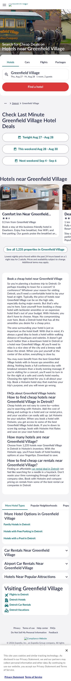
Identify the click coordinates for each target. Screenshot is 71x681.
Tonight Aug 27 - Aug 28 (38, 137)
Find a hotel (35, 86)
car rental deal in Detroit (45, 469)
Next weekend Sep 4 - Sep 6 (37, 160)
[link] (35, 595)
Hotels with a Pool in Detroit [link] (20, 538)
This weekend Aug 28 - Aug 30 (38, 149)
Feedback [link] (53, 632)
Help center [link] (42, 628)
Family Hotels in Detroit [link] (17, 524)
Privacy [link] (16, 628)
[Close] (67, 650)
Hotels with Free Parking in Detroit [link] (23, 531)
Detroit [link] (15, 103)
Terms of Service (33, 677)
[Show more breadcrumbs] (5, 103)
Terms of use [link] (29, 628)
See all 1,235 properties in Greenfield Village (35, 249)
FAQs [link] (52, 628)
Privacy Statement (14, 677)
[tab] (10, 62)
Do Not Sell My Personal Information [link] (29, 632)
